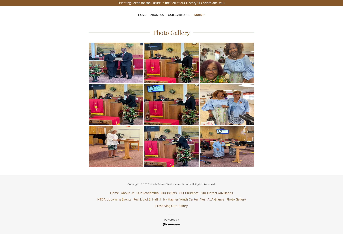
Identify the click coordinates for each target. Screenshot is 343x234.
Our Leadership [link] (179, 15)
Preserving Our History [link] (171, 206)
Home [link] (142, 15)
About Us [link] (157, 15)
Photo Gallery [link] (236, 199)
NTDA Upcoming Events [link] (114, 199)
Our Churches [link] (189, 193)
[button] (199, 14)
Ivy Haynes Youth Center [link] (180, 199)
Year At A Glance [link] (212, 199)
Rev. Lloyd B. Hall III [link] (147, 199)
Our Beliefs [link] (169, 193)
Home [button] (114, 193)
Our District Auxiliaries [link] (217, 193)
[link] (171, 224)
